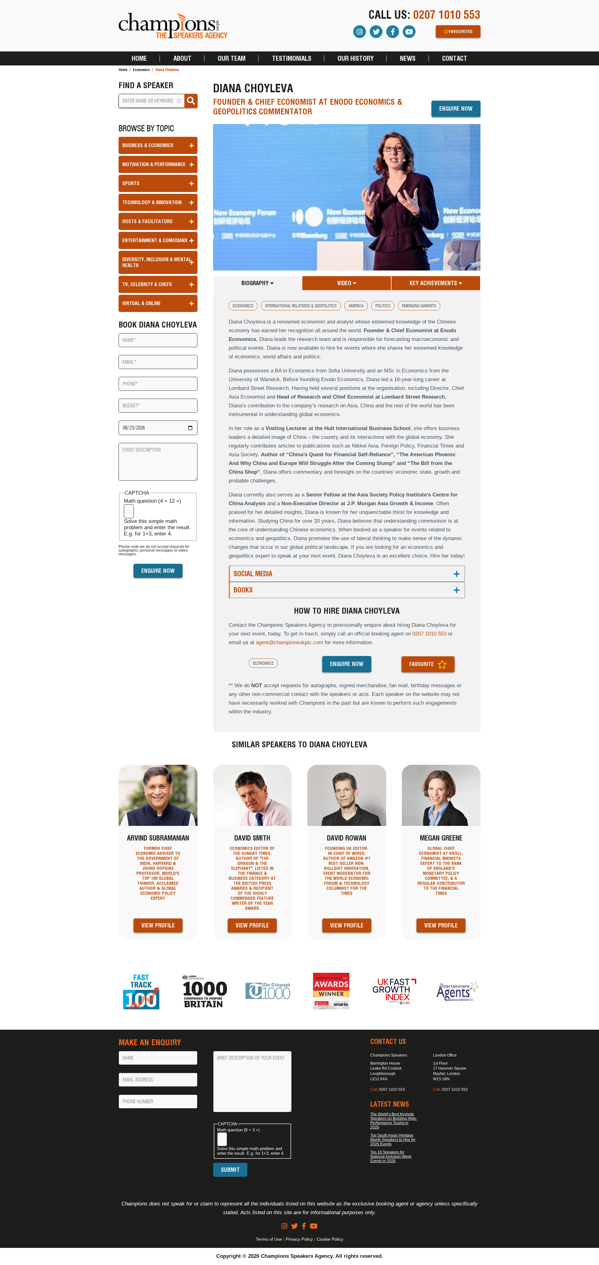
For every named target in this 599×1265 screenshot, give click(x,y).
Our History (356, 58)
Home (139, 58)
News (408, 58)
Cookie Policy (330, 1239)
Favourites (461, 31)
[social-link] (284, 1226)
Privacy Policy (299, 1239)
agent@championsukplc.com (289, 642)
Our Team (232, 58)
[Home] (173, 26)
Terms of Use (269, 1239)
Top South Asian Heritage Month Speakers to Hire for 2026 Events (393, 1139)
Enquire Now (456, 108)
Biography (255, 283)
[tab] (257, 283)
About (182, 58)
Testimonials (291, 58)
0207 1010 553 (446, 15)
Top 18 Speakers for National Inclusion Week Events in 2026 (391, 1156)
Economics (141, 69)
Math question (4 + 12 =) (152, 501)
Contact (454, 58)
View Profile (158, 925)
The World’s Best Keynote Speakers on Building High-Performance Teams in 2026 (393, 1120)
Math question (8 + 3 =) (238, 1130)
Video (345, 283)
